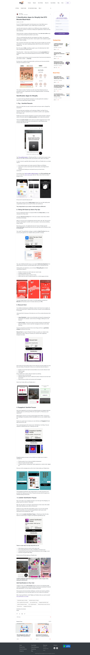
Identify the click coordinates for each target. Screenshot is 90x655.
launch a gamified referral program (22, 602)
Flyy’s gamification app (33, 602)
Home (20, 645)
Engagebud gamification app (43, 602)
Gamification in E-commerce (21, 608)
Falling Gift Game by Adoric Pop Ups (44, 604)
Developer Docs (46, 648)
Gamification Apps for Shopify (34, 600)
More (40, 8)
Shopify (18, 610)
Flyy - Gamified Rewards (32, 604)
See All (50, 621)
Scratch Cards (23, 8)
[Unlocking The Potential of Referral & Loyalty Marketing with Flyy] (43, 628)
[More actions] (50, 14)
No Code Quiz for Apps (32, 8)
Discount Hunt (19, 606)
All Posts (17, 8)
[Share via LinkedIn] (22, 613)
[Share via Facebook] (17, 613)
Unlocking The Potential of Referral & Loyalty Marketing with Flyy (42, 635)
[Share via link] (24, 613)
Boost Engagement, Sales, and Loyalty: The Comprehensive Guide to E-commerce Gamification (24, 635)
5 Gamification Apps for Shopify (22, 600)
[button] (29, 3)
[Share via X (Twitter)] (19, 613)
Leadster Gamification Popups (22, 604)
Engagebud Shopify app (27, 606)
